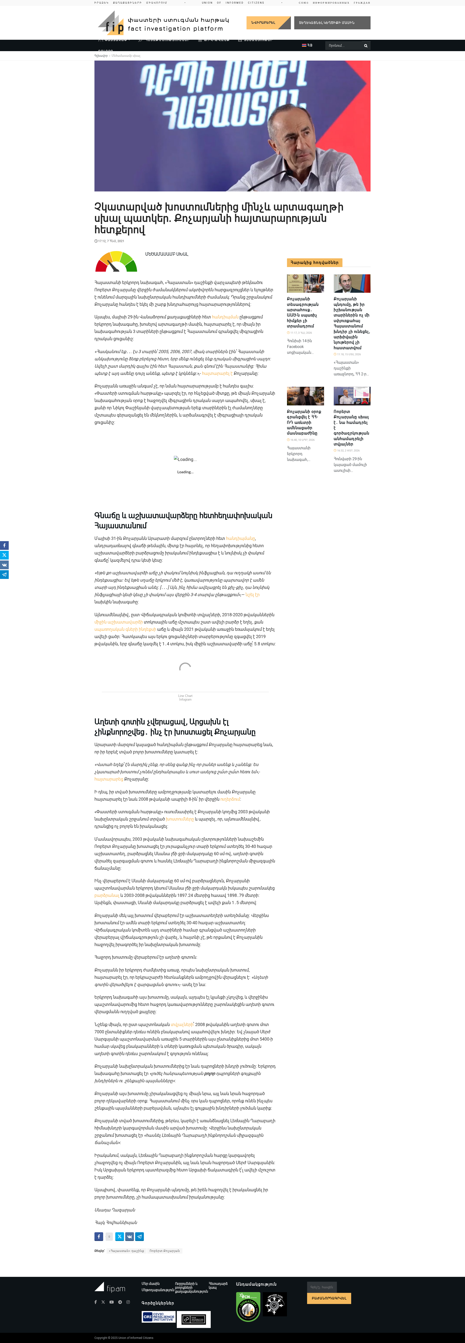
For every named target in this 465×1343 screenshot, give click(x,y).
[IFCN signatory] (248, 1307)
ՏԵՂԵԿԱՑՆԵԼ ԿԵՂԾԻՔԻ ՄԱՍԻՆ (327, 22)
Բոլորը (105, 51)
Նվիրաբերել (263, 22)
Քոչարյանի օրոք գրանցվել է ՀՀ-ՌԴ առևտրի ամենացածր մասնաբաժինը (304, 422)
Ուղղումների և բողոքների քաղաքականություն (191, 1287)
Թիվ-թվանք (217, 40)
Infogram (185, 699)
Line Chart (185, 696)
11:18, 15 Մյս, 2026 (348, 354)
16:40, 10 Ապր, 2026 (302, 440)
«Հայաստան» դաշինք (126, 1251)
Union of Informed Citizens (135, 1338)
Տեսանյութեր (258, 40)
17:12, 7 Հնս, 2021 (111, 241)
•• (232, 2)
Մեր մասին (151, 1284)
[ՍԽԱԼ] (364, 402)
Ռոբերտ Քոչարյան (165, 1251)
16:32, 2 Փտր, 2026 (348, 450)
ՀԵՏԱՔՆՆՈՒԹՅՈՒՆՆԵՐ (167, 40)
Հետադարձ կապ (218, 1285)
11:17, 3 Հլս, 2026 (301, 332)
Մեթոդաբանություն (158, 1290)
